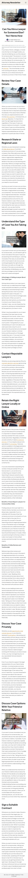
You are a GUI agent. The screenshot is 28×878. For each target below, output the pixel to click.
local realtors (12, 635)
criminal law (13, 444)
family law (5, 119)
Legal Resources (19, 41)
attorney (6, 68)
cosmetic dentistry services (10, 363)
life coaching (11, 117)
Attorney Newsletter (11, 2)
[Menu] (25, 2)
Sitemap (14, 876)
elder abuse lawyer (9, 149)
